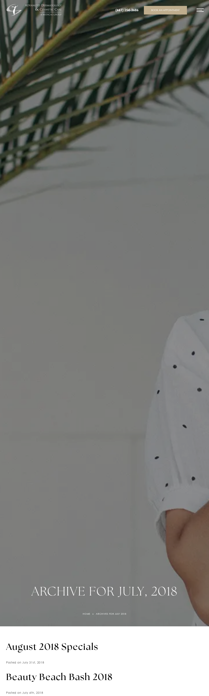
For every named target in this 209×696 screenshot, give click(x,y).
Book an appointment (165, 10)
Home (86, 613)
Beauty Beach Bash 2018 (59, 677)
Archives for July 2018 (111, 613)
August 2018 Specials (52, 647)
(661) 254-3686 (127, 10)
